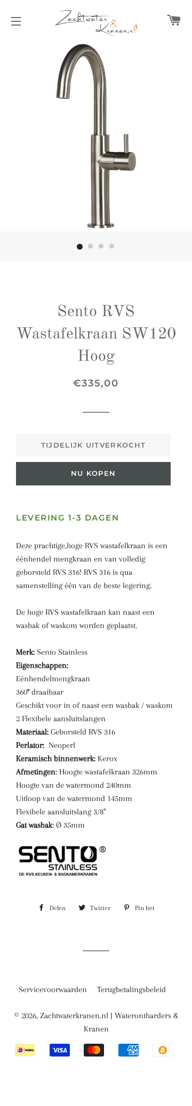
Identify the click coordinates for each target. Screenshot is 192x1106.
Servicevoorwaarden (53, 989)
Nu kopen (93, 473)
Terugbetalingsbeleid (131, 989)
